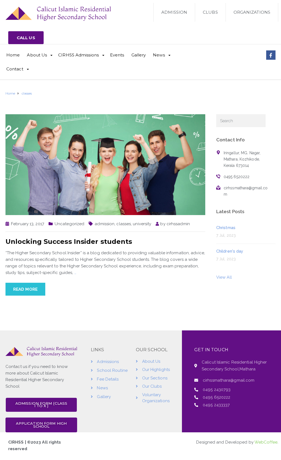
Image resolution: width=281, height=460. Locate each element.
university (142, 223)
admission (104, 223)
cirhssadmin (178, 223)
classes (123, 223)
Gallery (138, 55)
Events (117, 55)
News (159, 55)
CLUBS (210, 12)
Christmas (225, 227)
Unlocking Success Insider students (68, 241)
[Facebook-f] (271, 55)
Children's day (229, 251)
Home (13, 55)
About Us (37, 55)
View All (224, 277)
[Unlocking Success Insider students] (105, 164)
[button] (26, 37)
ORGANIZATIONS (252, 12)
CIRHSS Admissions (78, 55)
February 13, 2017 (27, 223)
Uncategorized (69, 223)
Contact (14, 69)
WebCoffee (265, 442)
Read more (25, 289)
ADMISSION (174, 12)
